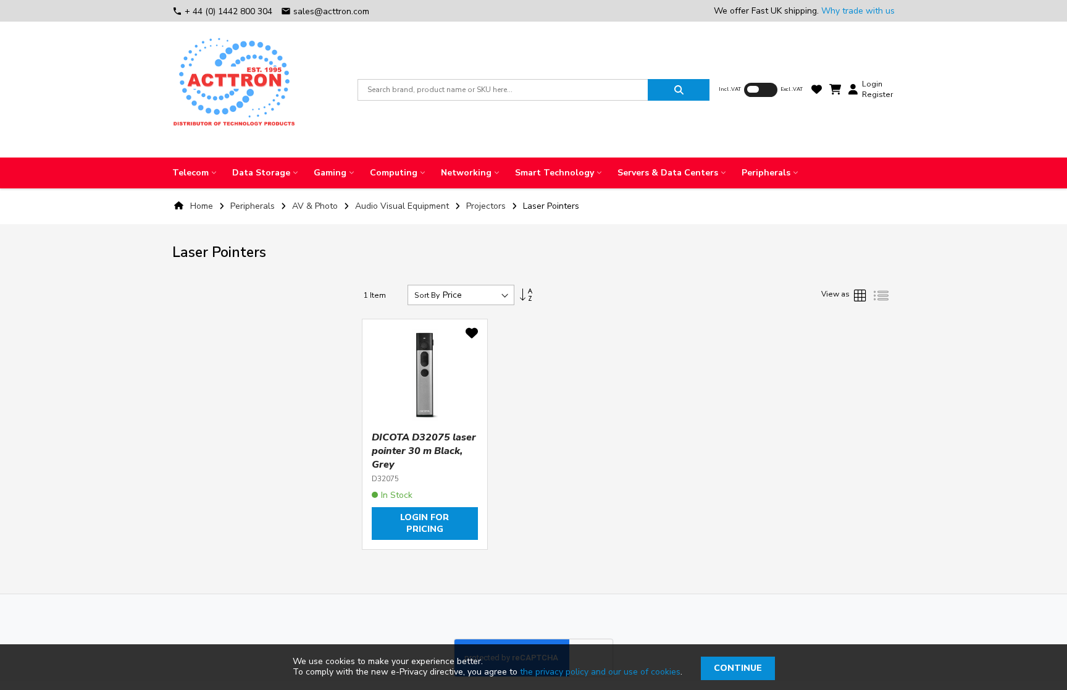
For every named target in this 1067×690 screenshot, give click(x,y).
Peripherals (253, 206)
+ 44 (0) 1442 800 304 (223, 11)
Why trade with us (858, 11)
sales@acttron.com (325, 11)
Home (201, 206)
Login (872, 84)
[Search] (678, 90)
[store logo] (234, 89)
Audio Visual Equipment (403, 206)
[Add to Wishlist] (471, 335)
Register (877, 94)
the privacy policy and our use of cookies (600, 672)
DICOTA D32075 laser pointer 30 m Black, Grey (424, 451)
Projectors (487, 206)
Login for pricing (424, 523)
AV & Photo (316, 206)
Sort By (427, 295)
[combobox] (503, 90)
